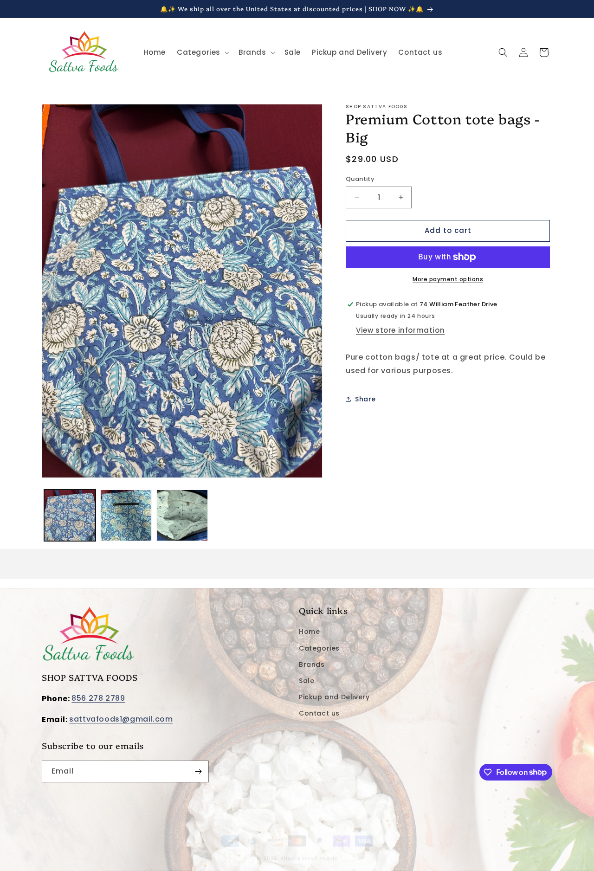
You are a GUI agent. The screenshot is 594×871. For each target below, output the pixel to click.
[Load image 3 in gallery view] (182, 515)
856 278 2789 (98, 698)
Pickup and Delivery (334, 697)
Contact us (319, 713)
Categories (319, 648)
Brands (312, 664)
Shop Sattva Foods (308, 849)
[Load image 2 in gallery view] (126, 515)
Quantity (360, 178)
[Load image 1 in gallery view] (70, 515)
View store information (400, 330)
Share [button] (365, 398)
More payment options (448, 279)
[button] (202, 52)
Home (309, 632)
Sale (306, 680)
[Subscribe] (198, 771)
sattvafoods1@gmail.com (121, 719)
